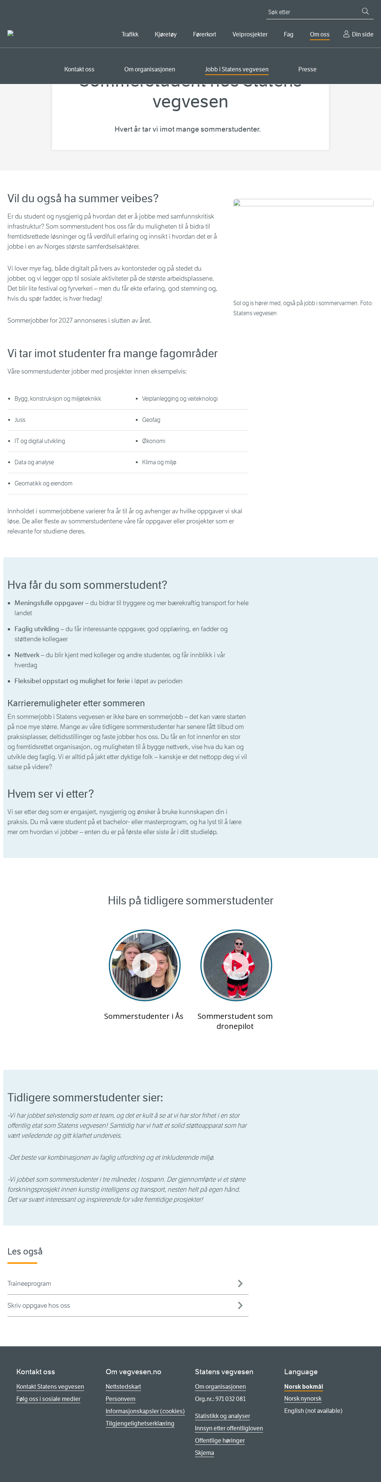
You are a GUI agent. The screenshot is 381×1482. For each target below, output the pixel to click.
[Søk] (365, 11)
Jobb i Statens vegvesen (237, 69)
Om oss (320, 34)
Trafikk (130, 34)
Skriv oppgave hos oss (38, 1305)
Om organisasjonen (149, 69)
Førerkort (204, 34)
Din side (363, 34)
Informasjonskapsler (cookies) (145, 1411)
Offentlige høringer (220, 1440)
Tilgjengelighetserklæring (140, 1423)
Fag (289, 34)
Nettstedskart (123, 1386)
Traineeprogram (29, 1283)
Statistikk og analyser (222, 1416)
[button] (145, 965)
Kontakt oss (79, 69)
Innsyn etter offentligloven (229, 1428)
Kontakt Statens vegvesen (50, 1386)
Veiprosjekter (250, 34)
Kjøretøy (166, 34)
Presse (307, 69)
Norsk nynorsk (302, 1398)
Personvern (120, 1398)
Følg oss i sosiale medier (48, 1398)
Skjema (204, 1452)
